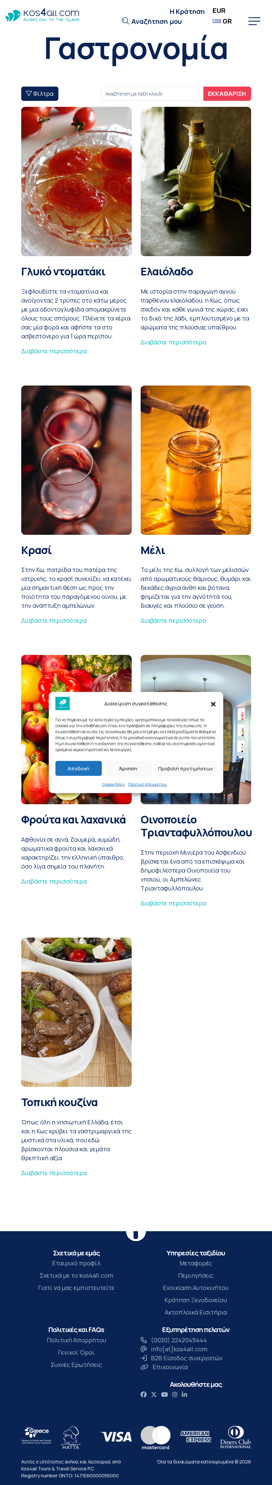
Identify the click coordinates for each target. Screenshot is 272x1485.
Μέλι (153, 549)
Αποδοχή (78, 768)
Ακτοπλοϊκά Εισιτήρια (196, 1312)
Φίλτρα (42, 94)
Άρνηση (128, 768)
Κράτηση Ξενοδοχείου (196, 1300)
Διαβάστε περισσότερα (54, 351)
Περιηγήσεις (196, 1276)
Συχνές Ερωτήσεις (76, 1365)
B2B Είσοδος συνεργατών (187, 1358)
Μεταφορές (195, 1263)
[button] (213, 703)
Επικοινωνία (170, 1367)
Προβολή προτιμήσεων (185, 768)
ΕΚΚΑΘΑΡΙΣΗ (227, 94)
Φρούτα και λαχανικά (73, 819)
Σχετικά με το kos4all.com (76, 1276)
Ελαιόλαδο (167, 271)
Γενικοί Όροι (76, 1352)
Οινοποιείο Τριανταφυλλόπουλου (196, 826)
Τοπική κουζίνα (59, 1102)
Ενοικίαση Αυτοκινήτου (196, 1288)
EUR (219, 10)
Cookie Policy (113, 784)
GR (227, 21)
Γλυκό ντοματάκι (63, 271)
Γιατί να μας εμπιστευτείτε (76, 1288)
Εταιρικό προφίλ (76, 1263)
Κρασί (36, 549)
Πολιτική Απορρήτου (147, 784)
